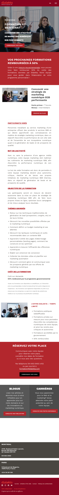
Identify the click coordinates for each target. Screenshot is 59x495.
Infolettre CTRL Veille (25, 483)
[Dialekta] (7, 482)
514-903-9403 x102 (36, 364)
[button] (55, 3)
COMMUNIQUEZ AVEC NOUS (15, 45)
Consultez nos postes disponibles (44, 411)
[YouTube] (11, 485)
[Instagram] (5, 485)
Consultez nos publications (14, 413)
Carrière (17, 483)
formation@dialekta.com (29, 369)
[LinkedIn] (2, 485)
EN (50, 3)
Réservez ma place (39, 113)
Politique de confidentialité (45, 483)
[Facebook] (8, 485)
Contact (34, 483)
